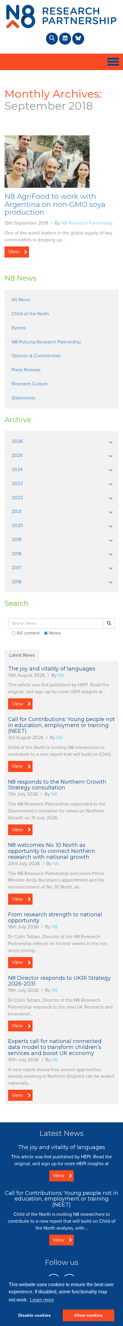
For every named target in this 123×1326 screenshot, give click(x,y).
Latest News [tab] (22, 655)
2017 (16, 568)
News (54, 633)
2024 (17, 470)
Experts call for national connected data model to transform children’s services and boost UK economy (55, 1047)
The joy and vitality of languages (51, 668)
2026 (17, 441)
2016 (16, 582)
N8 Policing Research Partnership (46, 342)
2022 (17, 498)
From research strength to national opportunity (55, 917)
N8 (61, 675)
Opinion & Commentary (36, 356)
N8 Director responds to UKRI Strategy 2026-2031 (59, 981)
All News (21, 300)
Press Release (26, 370)
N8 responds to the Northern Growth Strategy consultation (57, 785)
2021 (16, 511)
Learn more (42, 1299)
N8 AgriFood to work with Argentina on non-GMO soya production (54, 204)
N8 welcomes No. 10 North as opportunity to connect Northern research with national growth (51, 851)
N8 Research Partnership (87, 223)
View (13, 252)
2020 (17, 526)
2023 (17, 484)
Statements (23, 398)
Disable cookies (34, 1315)
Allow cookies (88, 1315)
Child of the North (30, 314)
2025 (17, 455)
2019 (16, 540)
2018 (16, 554)
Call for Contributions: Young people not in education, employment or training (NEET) (61, 725)
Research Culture (30, 384)
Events (19, 328)
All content (28, 633)
